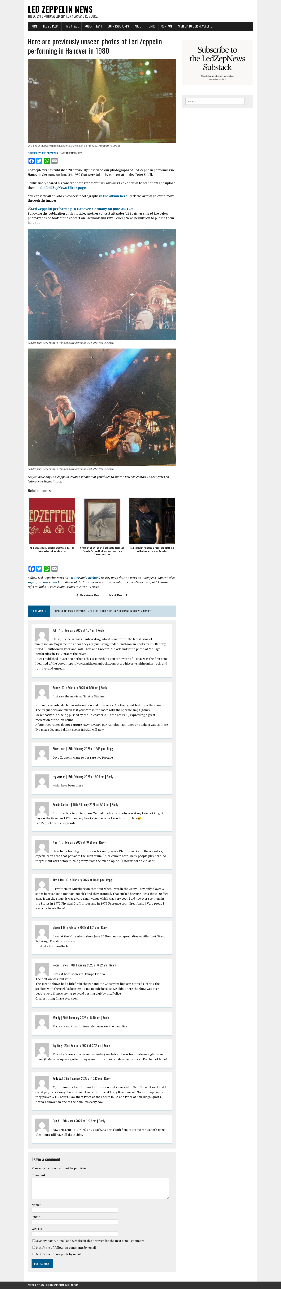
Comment (38, 1175)
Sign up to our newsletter (196, 26)
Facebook (93, 578)
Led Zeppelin (50, 26)
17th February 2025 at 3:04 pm (85, 776)
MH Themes (72, 1285)
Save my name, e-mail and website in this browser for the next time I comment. (90, 1241)
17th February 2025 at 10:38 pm (85, 880)
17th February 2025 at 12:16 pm (86, 748)
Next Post (116, 595)
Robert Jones (60, 965)
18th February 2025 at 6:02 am (88, 965)
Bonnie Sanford (61, 804)
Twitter (74, 578)
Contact (166, 26)
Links (152, 26)
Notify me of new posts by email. (58, 1254)
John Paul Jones (118, 26)
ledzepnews (50, 153)
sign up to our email (42, 582)
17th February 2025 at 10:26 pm (78, 842)
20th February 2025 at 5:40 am (81, 1017)
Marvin (56, 927)
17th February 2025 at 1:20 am (80, 687)
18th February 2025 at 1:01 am (81, 927)
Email (35, 1217)
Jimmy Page (71, 26)
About (139, 26)
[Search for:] (214, 101)
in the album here (113, 196)
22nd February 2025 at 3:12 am (82, 1045)
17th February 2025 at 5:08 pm (91, 804)
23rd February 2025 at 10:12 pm (83, 1078)
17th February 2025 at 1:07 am (77, 630)
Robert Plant (93, 26)
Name (36, 1205)
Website (37, 1229)
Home (34, 26)
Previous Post (90, 595)
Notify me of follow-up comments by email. (66, 1247)
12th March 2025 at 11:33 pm (78, 1121)
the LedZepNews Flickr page (63, 187)
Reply (100, 630)
